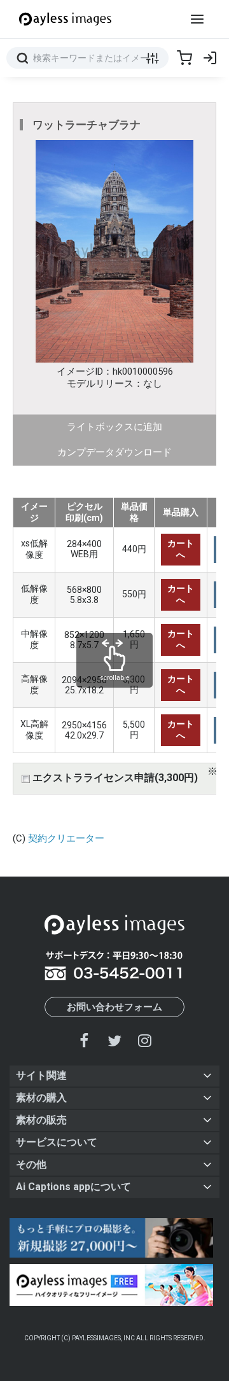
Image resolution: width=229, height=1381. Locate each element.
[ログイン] (209, 57)
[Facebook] (84, 1040)
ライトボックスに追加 (114, 427)
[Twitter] (114, 1040)
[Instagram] (144, 1040)
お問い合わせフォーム (114, 1007)
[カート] (184, 57)
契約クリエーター (66, 838)
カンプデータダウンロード (114, 452)
